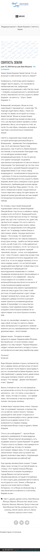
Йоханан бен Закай (24, 501)
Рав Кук (17, 507)
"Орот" (6, 499)
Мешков (20, 504)
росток (34, 507)
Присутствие (29, 504)
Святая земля (17, 510)
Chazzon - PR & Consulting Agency (26, 550)
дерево (12, 499)
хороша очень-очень (23, 512)
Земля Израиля (24, 27)
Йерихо (13, 501)
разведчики (25, 507)
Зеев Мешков (33, 499)
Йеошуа (6, 501)
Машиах (12, 504)
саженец (7, 510)
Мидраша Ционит (8, 27)
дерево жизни (21, 499)
